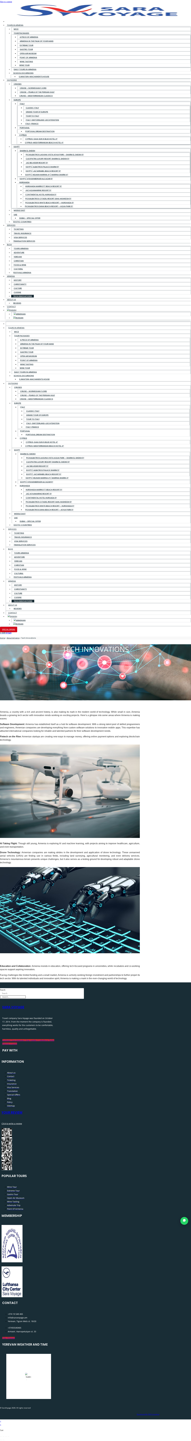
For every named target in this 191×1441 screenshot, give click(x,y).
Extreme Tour (26, 45)
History (18, 280)
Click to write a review (12, 1123)
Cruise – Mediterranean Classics (36, 95)
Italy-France (31, 123)
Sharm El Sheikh (27, 150)
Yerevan (18, 256)
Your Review (12, 1112)
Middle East (19, 210)
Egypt (17, 146)
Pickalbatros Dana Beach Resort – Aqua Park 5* (49, 206)
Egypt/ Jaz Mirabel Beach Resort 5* (43, 171)
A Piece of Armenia (29, 37)
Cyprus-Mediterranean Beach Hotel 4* (44, 142)
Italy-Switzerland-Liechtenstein (42, 120)
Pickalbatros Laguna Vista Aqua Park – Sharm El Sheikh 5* (55, 154)
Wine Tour (24, 65)
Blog (9, 244)
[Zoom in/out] (1, 1436)
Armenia (11, 276)
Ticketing (19, 229)
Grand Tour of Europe (37, 112)
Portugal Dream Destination (40, 131)
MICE (16, 29)
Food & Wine (20, 265)
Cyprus (23, 135)
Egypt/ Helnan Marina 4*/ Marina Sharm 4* (46, 174)
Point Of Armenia (28, 57)
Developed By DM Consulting (148, 1414)
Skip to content (6, 2)
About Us (11, 299)
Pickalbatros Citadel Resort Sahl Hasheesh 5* (48, 198)
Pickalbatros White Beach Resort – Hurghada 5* (49, 202)
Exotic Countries (22, 221)
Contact (12, 612)
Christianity (20, 284)
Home (2, 638)
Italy (22, 103)
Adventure (19, 252)
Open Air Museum (28, 53)
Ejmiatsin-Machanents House (34, 76)
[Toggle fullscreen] (3, 1436)
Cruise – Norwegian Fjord (33, 88)
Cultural (18, 269)
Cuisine (17, 292)
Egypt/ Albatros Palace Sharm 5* (42, 166)
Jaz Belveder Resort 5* (37, 162)
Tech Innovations (22, 296)
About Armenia (13, 638)
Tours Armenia (21, 248)
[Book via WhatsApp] (184, 1221)
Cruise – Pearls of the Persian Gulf (37, 92)
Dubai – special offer (29, 218)
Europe (17, 100)
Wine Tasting (26, 61)
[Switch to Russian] (18, 318)
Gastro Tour (26, 49)
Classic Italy (32, 107)
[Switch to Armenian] (20, 314)
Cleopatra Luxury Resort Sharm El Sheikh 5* (47, 158)
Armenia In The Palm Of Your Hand (36, 41)
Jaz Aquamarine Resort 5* (38, 190)
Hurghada (24, 182)
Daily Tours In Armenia (25, 69)
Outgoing (12, 80)
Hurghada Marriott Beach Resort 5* (43, 186)
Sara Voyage (13, 1007)
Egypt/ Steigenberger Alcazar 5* (36, 178)
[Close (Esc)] (9, 1436)
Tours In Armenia (15, 25)
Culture (18, 288)
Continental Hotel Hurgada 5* (40, 194)
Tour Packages (21, 33)
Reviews (17, 303)
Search (2, 990)
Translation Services (24, 241)
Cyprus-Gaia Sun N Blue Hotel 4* (41, 139)
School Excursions (23, 73)
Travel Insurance (22, 233)
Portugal (25, 127)
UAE (15, 214)
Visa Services (20, 237)
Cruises (17, 84)
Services (11, 225)
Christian (19, 261)
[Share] (6, 1436)
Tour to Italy (32, 116)
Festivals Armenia (22, 272)
